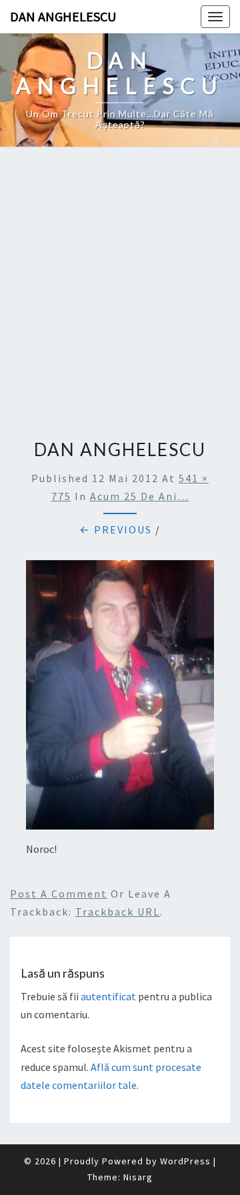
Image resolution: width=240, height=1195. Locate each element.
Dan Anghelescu (63, 16)
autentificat (108, 996)
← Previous (115, 529)
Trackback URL (117, 911)
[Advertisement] (120, 288)
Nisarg (138, 1177)
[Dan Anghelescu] (120, 699)
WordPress (185, 1161)
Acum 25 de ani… (139, 496)
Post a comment (58, 893)
